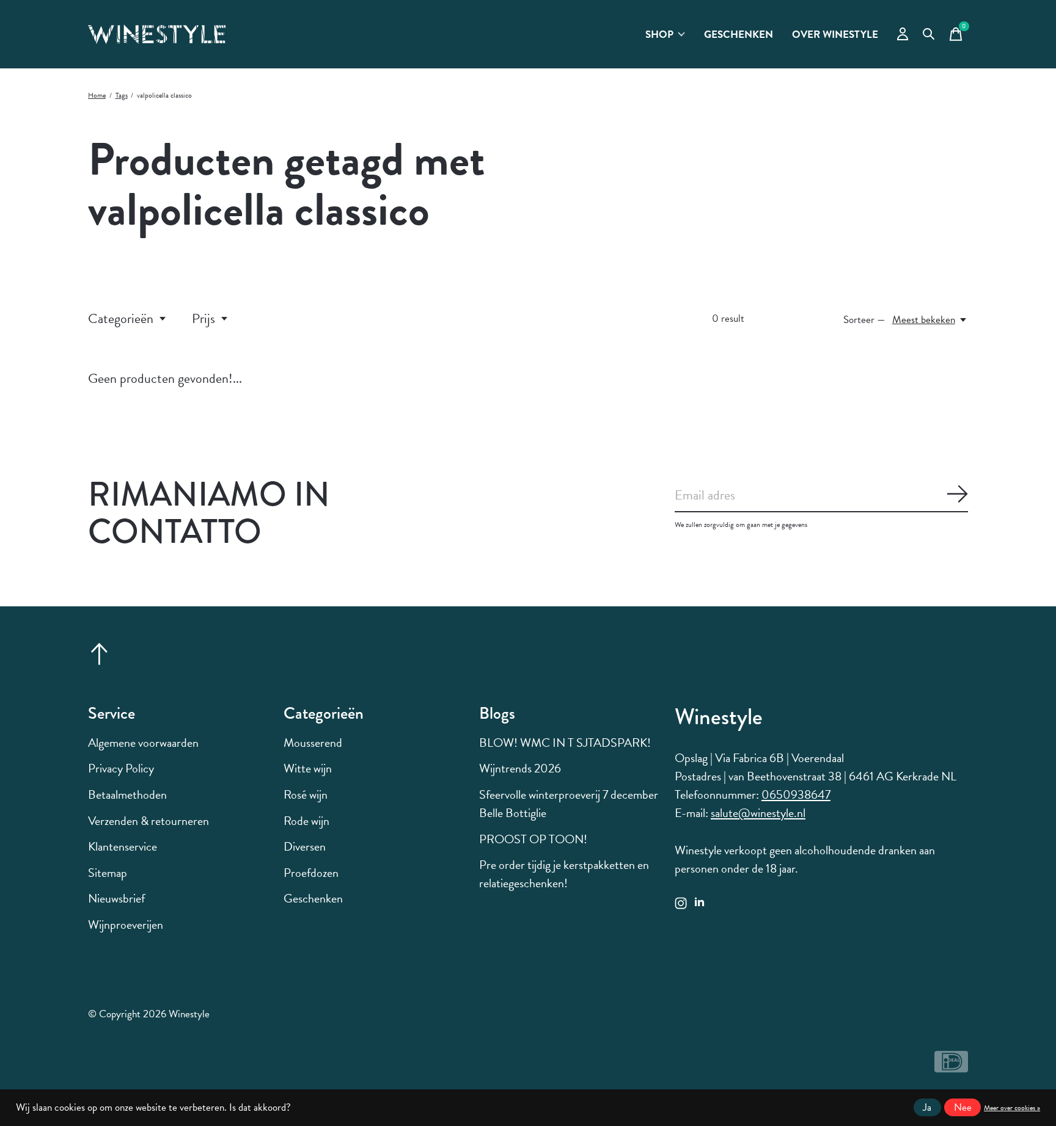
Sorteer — (864, 319)
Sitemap (107, 872)
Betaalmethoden (127, 794)
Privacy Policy (121, 768)
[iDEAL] (951, 1067)
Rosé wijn (306, 794)
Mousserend (313, 742)
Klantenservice (122, 846)
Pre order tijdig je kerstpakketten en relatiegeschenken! (564, 873)
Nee (963, 1107)
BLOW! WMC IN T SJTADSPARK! (565, 742)
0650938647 (796, 794)
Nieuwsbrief (116, 898)
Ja (927, 1107)
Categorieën (120, 318)
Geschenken (738, 34)
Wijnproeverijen (125, 924)
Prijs (203, 318)
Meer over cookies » (1012, 1107)
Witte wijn (308, 768)
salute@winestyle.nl (758, 813)
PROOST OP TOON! (533, 839)
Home (97, 95)
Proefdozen (311, 872)
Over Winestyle (835, 34)
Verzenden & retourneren (148, 821)
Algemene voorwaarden (143, 742)
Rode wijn (306, 821)
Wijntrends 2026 (520, 768)
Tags (122, 95)
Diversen (305, 846)
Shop (659, 34)
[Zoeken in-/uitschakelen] (929, 34)
